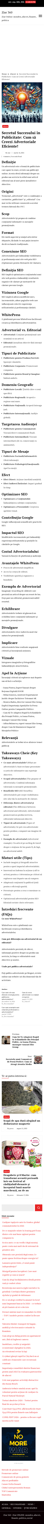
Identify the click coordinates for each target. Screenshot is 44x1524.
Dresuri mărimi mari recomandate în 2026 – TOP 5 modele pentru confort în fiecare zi (21, 1315)
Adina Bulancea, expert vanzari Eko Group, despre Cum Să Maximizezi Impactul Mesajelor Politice (22, 727)
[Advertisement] (22, 49)
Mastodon (6, 1494)
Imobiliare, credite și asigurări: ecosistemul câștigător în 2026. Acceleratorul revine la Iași (16, 1348)
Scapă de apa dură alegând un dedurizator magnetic (21, 1122)
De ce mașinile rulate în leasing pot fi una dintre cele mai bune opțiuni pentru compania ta (21, 1234)
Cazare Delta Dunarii (11, 1484)
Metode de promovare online (15, 1469)
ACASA (5, 1504)
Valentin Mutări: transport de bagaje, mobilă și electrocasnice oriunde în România (19, 1327)
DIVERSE (17, 1508)
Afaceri (5, 126)
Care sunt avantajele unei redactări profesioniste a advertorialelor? (10, 1009)
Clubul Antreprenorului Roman (16, 1487)
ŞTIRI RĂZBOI (30, 1508)
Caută (38, 1207)
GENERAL (6, 1508)
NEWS (30, 1504)
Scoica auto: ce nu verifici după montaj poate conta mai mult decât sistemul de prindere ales (20, 1246)
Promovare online (10, 1473)
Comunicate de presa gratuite (15, 1477)
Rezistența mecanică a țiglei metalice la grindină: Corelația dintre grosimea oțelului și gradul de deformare (20, 1291)
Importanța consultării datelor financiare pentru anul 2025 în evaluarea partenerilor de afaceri (21, 1372)
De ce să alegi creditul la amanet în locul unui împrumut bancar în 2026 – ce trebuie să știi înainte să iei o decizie (21, 1303)
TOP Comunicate (9, 1491)
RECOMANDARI (17, 1504)
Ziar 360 (7, 12)
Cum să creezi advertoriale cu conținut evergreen (30, 994)
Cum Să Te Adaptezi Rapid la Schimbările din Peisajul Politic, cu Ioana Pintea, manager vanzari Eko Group (21, 716)
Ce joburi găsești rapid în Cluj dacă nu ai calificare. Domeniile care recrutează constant (20, 1360)
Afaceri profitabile (10, 1480)
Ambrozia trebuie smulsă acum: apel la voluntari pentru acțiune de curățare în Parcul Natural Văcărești (20, 1392)
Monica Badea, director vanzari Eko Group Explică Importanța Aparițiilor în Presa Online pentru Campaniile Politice (22, 705)
